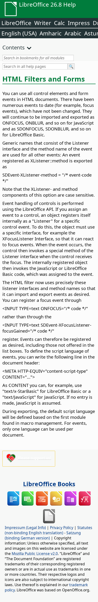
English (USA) (19, 33)
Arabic (72, 33)
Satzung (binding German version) (43, 535)
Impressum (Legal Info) (25, 527)
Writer (42, 23)
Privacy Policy (61, 527)
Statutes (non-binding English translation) (48, 530)
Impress (79, 23)
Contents (13, 47)
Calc (59, 23)
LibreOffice (16, 23)
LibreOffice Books (49, 484)
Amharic (50, 33)
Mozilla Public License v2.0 (35, 553)
